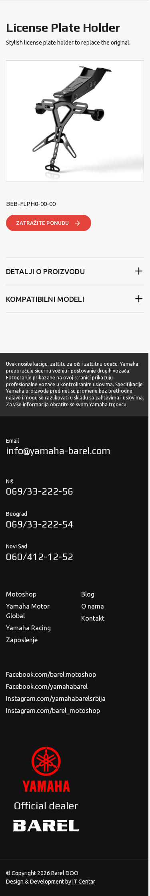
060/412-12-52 (39, 556)
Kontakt (92, 618)
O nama (92, 606)
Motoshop (21, 594)
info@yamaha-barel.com (58, 450)
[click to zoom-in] (75, 121)
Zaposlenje (22, 639)
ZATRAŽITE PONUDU (42, 223)
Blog (87, 594)
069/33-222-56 (39, 491)
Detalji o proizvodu (45, 271)
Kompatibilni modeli (45, 299)
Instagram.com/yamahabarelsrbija (56, 698)
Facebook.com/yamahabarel (47, 686)
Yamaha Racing (28, 627)
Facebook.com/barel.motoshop (51, 674)
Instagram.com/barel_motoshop (53, 710)
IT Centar (83, 881)
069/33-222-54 (39, 524)
